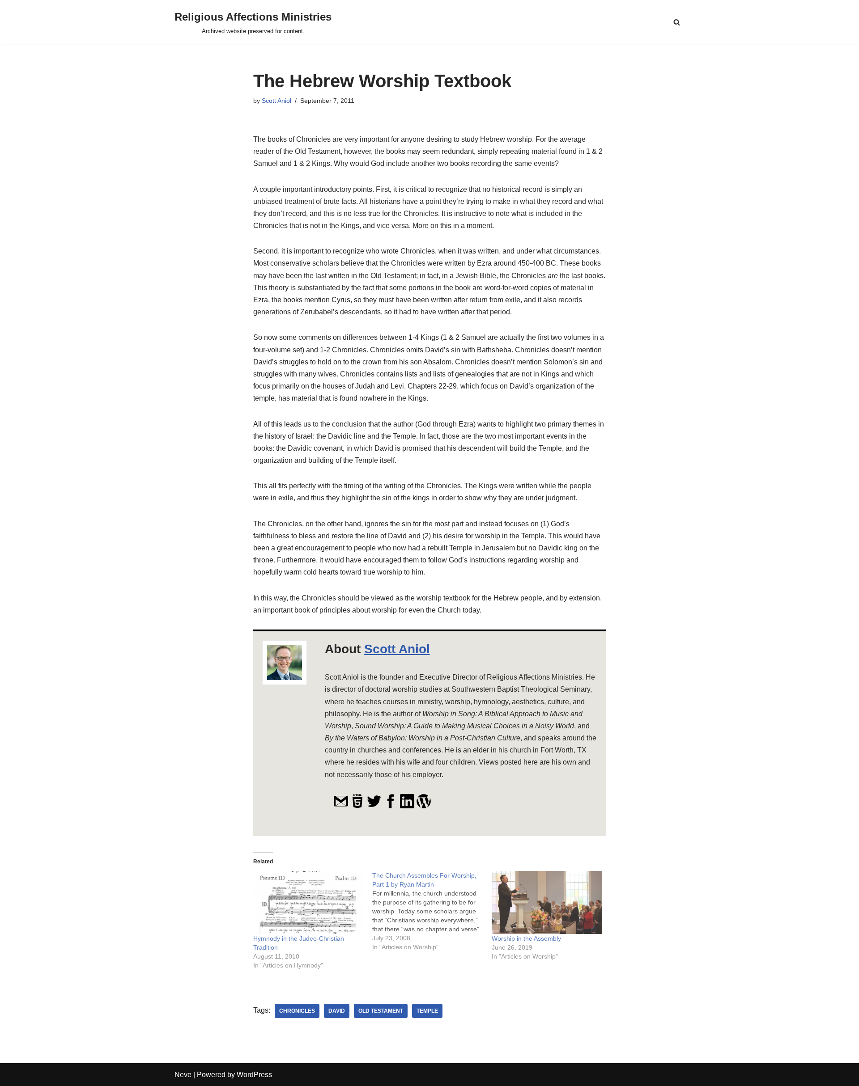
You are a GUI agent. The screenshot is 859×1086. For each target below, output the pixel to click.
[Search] (676, 22)
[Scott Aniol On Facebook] (390, 806)
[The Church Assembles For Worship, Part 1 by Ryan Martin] (432, 911)
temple (427, 1011)
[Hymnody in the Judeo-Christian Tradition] (308, 902)
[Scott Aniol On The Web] (357, 806)
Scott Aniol (276, 100)
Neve (182, 1074)
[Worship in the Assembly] (547, 902)
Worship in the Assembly (526, 938)
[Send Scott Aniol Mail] (341, 806)
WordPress (254, 1074)
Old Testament (380, 1011)
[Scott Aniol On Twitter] (374, 806)
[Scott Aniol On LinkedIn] (407, 806)
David (336, 1011)
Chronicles (297, 1011)
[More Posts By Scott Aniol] (424, 806)
